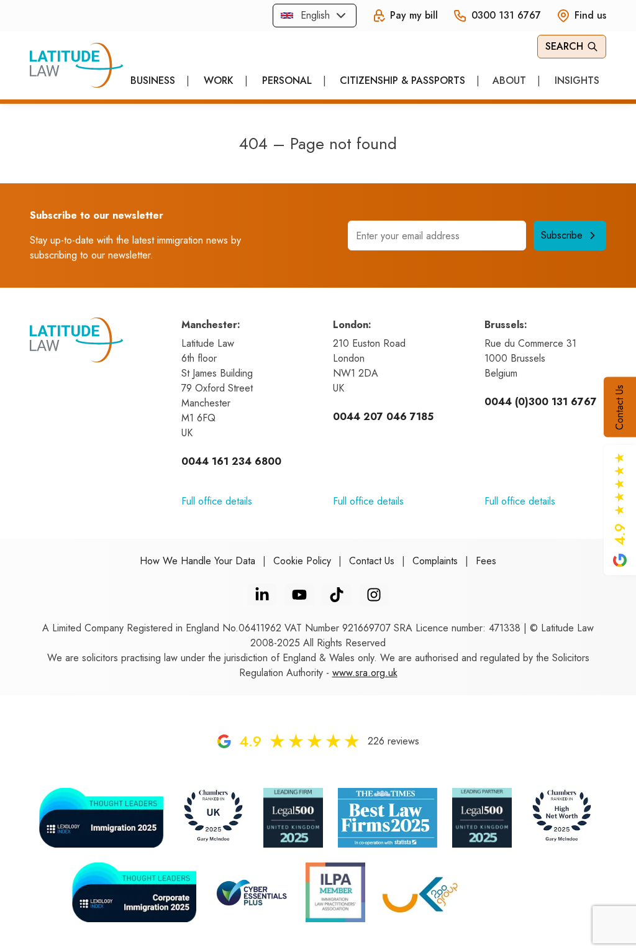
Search (564, 46)
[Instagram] (374, 595)
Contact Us (619, 407)
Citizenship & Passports (402, 80)
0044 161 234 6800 (231, 461)
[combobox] (315, 15)
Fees (486, 561)
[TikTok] (337, 595)
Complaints (435, 561)
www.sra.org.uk (365, 673)
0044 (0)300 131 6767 (540, 402)
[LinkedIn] (262, 595)
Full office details (216, 501)
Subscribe (562, 235)
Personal (287, 80)
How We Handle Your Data (197, 561)
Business (152, 80)
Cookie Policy (302, 561)
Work (219, 80)
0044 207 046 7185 (383, 417)
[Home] (76, 65)
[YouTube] (299, 595)
